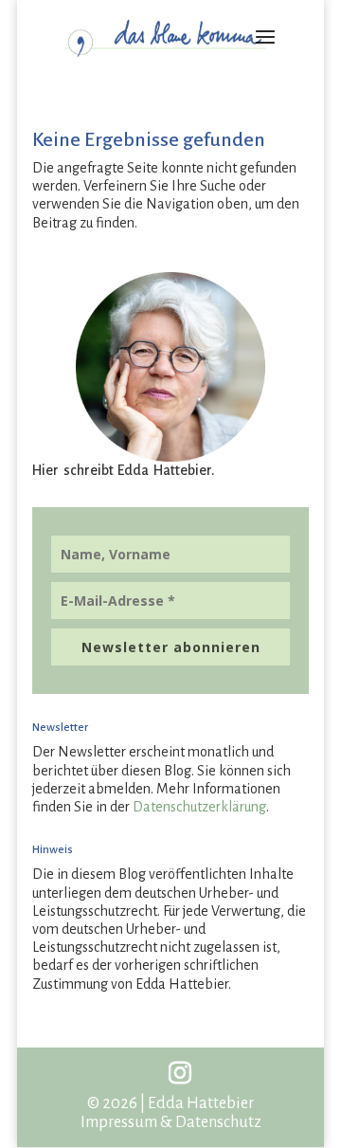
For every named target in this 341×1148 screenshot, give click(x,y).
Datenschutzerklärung (199, 806)
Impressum (119, 1122)
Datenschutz (218, 1122)
